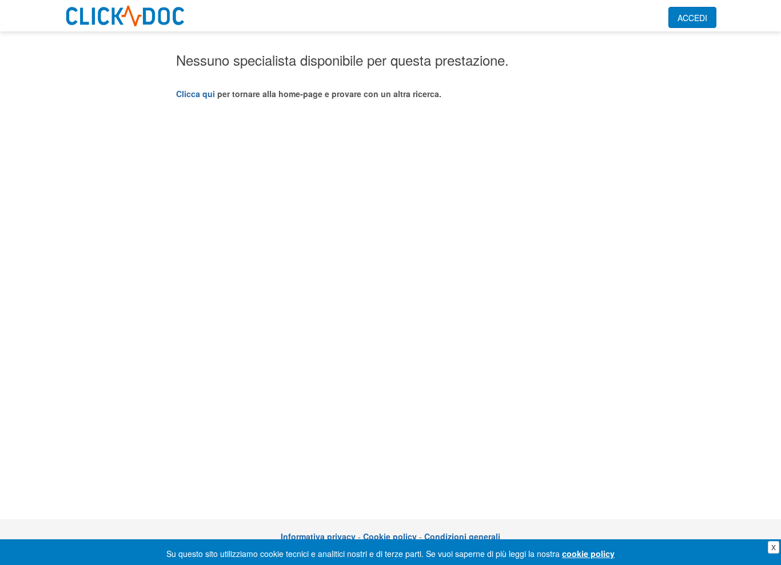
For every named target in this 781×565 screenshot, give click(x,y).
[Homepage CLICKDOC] (125, 13)
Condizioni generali (462, 536)
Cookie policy (390, 536)
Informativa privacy (318, 536)
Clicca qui (195, 93)
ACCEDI (692, 17)
